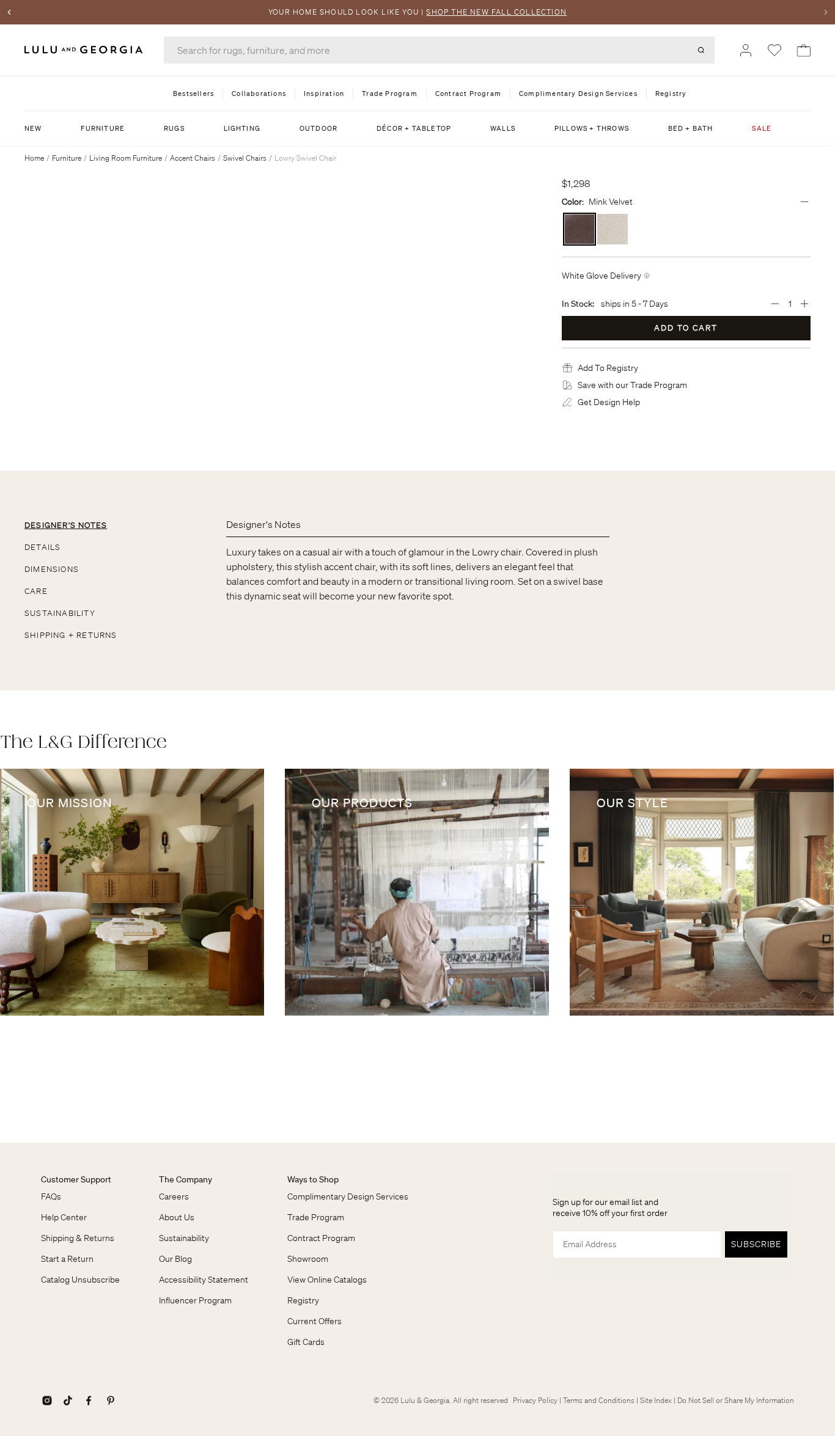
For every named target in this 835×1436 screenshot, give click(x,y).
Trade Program (315, 1217)
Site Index (656, 1400)
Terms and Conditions (599, 1400)
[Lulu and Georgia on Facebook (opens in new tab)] (89, 1400)
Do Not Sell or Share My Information (735, 1400)
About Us (176, 1217)
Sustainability (184, 1238)
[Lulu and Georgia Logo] (85, 50)
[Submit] (701, 50)
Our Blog (175, 1258)
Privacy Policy (535, 1400)
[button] (608, 368)
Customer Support (76, 1179)
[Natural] (612, 229)
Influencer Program (195, 1300)
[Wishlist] (774, 50)
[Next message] (826, 12)
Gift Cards (306, 1341)
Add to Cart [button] (686, 328)
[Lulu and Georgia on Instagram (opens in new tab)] (47, 1400)
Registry (303, 1300)
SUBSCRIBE (756, 1244)
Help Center (64, 1217)
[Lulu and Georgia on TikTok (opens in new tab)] (68, 1400)
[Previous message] (9, 12)
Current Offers (314, 1321)
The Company (185, 1179)
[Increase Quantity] (804, 304)
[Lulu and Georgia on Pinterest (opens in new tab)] (111, 1400)
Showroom (307, 1258)
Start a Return (67, 1258)
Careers (174, 1196)
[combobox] (439, 50)
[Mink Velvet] (579, 229)
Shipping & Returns (77, 1238)
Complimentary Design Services (347, 1196)
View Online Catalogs (327, 1279)
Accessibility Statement (203, 1279)
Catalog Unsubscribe (80, 1279)
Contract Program (321, 1238)
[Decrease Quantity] (775, 304)
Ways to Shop (313, 1179)
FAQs (51, 1196)
